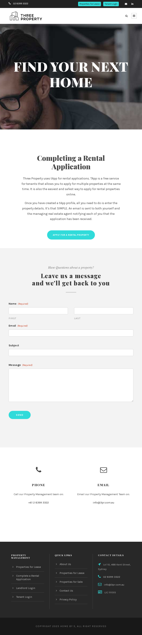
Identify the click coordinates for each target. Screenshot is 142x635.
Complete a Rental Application (27, 577)
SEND (19, 414)
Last (77, 318)
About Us (65, 564)
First (12, 318)
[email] (126, 4)
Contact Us (66, 590)
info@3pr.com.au (103, 502)
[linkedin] (132, 4)
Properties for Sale (71, 581)
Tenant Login (111, 4)
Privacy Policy (68, 599)
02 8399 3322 (20, 3)
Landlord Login (25, 588)
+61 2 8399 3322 (38, 502)
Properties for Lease (89, 4)
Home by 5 (67, 626)
